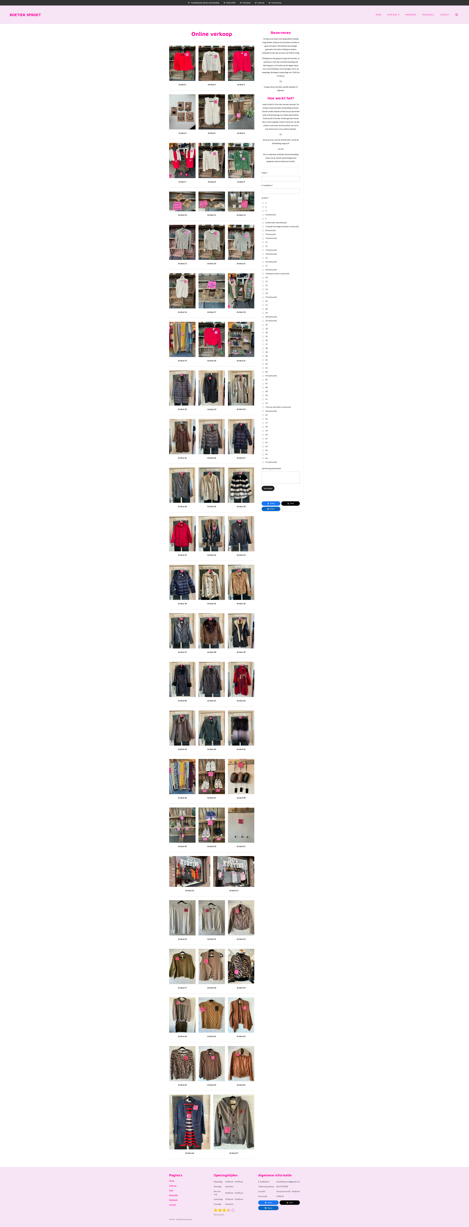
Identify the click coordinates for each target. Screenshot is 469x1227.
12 (266, 246)
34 (266, 332)
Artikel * (265, 198)
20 (266, 277)
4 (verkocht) (270, 214)
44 (266, 372)
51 (266, 399)
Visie (171, 1190)
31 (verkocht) (271, 320)
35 (266, 336)
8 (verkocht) (270, 230)
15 (266, 258)
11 (266, 242)
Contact (172, 1205)
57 (266, 423)
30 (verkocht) (271, 317)
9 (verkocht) (270, 234)
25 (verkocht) (271, 297)
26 (266, 301)
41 (266, 360)
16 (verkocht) (271, 261)
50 (266, 395)
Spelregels (173, 1200)
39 (266, 352)
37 (266, 344)
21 (266, 281)
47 (266, 383)
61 (266, 438)
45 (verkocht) (271, 375)
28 (266, 309)
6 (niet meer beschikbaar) (276, 222)
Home (171, 1181)
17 (266, 266)
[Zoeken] (456, 14)
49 (266, 391)
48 (266, 387)
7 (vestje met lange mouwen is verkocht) (282, 226)
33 (266, 328)
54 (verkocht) (271, 411)
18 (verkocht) (271, 269)
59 (266, 430)
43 (266, 368)
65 (266, 454)
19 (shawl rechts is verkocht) (277, 273)
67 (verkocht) (271, 462)
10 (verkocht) (271, 238)
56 (266, 419)
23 (266, 289)
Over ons (172, 1186)
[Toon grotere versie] (182, 63)
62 (266, 442)
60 (266, 434)
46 (266, 379)
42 (266, 364)
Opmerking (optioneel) (271, 468)
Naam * (265, 173)
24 (266, 293)
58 (266, 426)
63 (266, 446)
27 (266, 305)
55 (266, 415)
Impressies (173, 1195)
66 (266, 458)
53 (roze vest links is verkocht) (278, 407)
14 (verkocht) (271, 254)
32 (266, 324)
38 (266, 348)
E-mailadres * (267, 185)
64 (266, 450)
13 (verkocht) (271, 250)
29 (266, 313)
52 (266, 403)
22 (266, 285)
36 (266, 340)
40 (266, 356)
